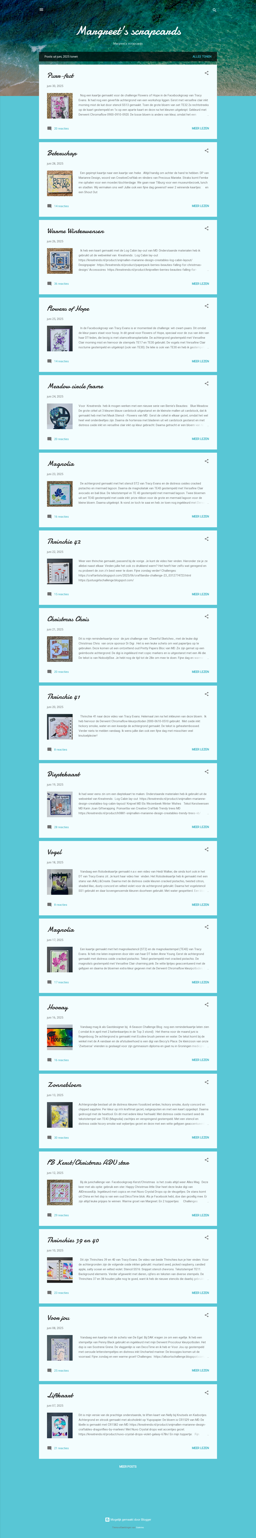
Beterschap (61, 153)
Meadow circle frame (75, 386)
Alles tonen (202, 56)
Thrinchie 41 (63, 696)
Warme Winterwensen (75, 231)
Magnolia (60, 463)
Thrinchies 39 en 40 (73, 1240)
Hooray (57, 1007)
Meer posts (128, 1466)
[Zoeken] (214, 11)
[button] (206, 74)
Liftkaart (60, 1395)
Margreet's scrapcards (128, 30)
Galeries (140, 1527)
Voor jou (58, 1317)
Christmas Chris (68, 619)
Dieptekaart (63, 774)
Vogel (54, 852)
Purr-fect (60, 75)
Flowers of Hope (68, 308)
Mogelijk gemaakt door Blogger (130, 1519)
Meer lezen (200, 128)
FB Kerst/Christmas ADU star (88, 1162)
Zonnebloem (64, 1085)
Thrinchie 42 (63, 541)
